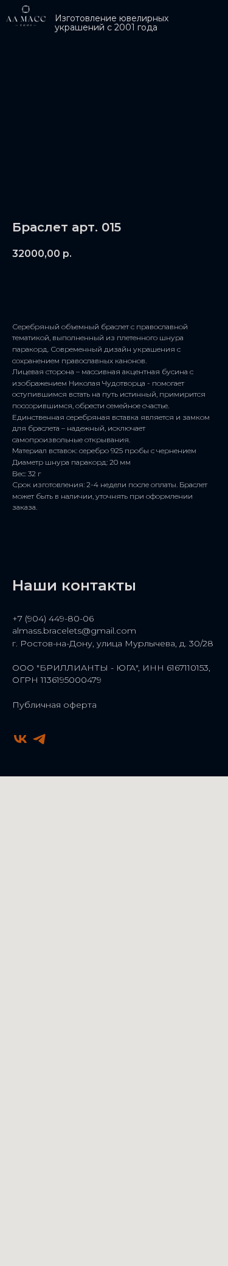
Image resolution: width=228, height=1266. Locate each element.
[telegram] (39, 739)
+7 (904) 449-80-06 (53, 618)
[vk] (20, 739)
